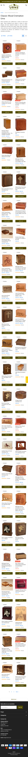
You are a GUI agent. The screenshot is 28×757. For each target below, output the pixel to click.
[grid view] (23, 35)
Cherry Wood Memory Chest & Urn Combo (6, 156)
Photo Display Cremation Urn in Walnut (7, 538)
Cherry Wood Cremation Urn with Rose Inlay (7, 504)
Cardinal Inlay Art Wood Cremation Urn (7, 451)
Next (17, 691)
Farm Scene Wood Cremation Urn (6, 296)
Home (2, 12)
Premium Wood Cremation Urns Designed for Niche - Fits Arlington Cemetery (7, 132)
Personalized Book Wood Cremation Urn (7, 189)
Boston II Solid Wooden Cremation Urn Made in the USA (20, 104)
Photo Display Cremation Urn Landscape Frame (20, 452)
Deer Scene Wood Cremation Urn (5, 675)
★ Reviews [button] (26, 379)
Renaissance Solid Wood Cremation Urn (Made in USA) (20, 348)
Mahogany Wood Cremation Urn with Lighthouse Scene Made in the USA (7, 650)
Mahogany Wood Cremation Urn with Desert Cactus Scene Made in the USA (19, 508)
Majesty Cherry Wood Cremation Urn (20, 427)
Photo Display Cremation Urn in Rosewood (7, 622)
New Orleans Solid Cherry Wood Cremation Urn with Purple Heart (20, 645)
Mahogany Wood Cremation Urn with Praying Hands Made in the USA (7, 565)
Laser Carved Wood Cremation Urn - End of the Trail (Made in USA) (7, 270)
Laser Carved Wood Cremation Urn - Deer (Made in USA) (19, 294)
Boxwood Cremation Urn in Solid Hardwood (7, 80)
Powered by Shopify (14, 754)
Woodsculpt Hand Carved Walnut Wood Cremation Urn (6, 241)
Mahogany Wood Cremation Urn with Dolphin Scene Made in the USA (20, 478)
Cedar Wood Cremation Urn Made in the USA (20, 80)
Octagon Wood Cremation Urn (18, 401)
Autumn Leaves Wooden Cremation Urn (7, 474)
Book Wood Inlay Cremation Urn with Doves (19, 538)
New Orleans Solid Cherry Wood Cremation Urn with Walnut (20, 564)
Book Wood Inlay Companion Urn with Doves (6, 404)
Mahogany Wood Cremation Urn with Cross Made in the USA (20, 160)
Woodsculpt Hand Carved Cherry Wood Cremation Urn (6, 593)
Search (14, 751)
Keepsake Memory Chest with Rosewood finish (20, 590)
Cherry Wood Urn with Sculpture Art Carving (6, 102)
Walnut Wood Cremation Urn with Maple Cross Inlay (7, 377)
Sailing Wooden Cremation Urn (18, 623)
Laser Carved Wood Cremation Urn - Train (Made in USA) (6, 213)
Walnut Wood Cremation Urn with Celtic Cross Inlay (20, 188)
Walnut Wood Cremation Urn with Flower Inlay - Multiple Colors (20, 678)
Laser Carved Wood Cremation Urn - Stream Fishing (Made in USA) (20, 320)
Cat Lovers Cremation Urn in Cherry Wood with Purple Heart (7, 427)
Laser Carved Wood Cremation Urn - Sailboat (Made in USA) (7, 350)
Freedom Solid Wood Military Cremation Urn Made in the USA (7, 56)
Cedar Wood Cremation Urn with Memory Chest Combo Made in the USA (20, 212)
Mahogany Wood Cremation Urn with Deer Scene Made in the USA (20, 268)
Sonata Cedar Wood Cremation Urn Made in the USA (20, 238)
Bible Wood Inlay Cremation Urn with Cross (6, 325)
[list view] (25, 35)
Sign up (20, 707)
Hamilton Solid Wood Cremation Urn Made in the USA (20, 54)
